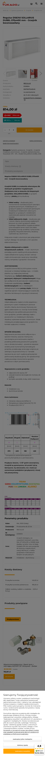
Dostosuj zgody (22, 745)
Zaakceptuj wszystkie (22, 751)
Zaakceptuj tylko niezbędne (22, 739)
